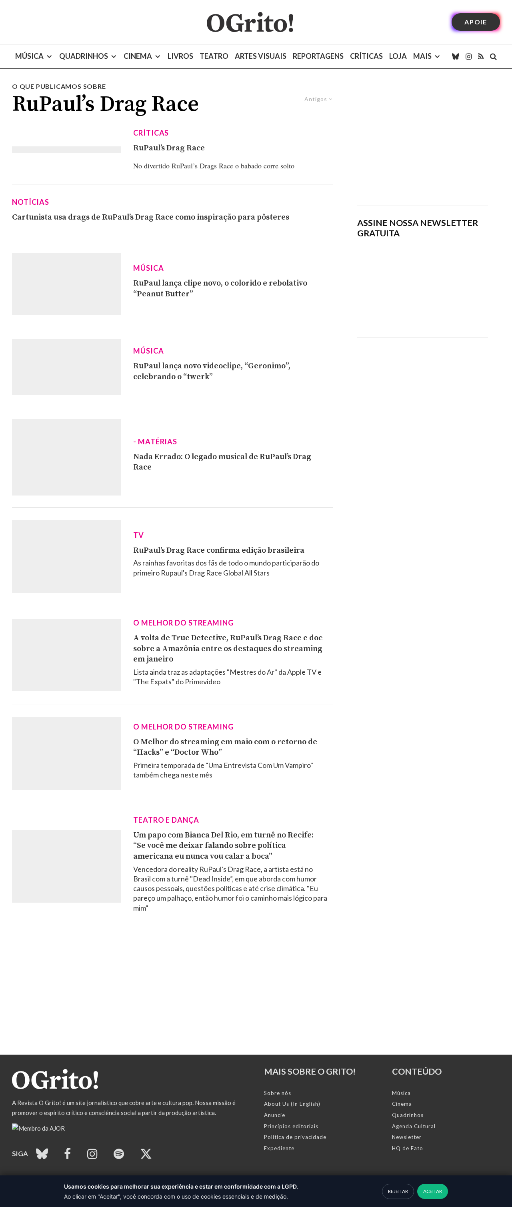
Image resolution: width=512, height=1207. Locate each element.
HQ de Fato (407, 1148)
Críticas (366, 56)
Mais (422, 56)
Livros (180, 56)
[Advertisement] (422, 144)
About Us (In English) (292, 1104)
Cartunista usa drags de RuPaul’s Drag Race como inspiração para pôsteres (150, 217)
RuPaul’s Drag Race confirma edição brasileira (218, 551)
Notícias (30, 202)
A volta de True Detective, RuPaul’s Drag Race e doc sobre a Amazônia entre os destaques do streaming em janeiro (227, 648)
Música (29, 56)
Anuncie (274, 1115)
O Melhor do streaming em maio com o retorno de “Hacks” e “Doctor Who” (225, 747)
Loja (398, 56)
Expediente (279, 1148)
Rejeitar (398, 1191)
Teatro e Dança (166, 819)
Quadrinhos (83, 56)
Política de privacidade (295, 1137)
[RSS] (481, 56)
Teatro (214, 56)
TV (138, 535)
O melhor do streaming (183, 622)
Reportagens (318, 56)
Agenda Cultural (414, 1126)
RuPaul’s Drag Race (169, 148)
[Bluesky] (455, 56)
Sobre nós (277, 1093)
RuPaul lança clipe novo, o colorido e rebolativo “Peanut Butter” (220, 288)
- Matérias (155, 441)
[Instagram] (468, 56)
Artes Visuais (260, 56)
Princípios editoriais (291, 1126)
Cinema (138, 56)
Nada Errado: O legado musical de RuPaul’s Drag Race (222, 462)
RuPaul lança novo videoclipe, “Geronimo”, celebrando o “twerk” (211, 371)
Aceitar (432, 1191)
